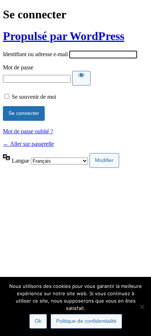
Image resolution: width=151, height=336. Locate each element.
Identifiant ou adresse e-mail (35, 54)
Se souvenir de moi (34, 97)
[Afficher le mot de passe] (81, 78)
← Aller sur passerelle (28, 144)
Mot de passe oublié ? (28, 131)
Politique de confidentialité (86, 321)
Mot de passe (18, 67)
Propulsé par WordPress (63, 36)
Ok (38, 321)
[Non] (142, 306)
